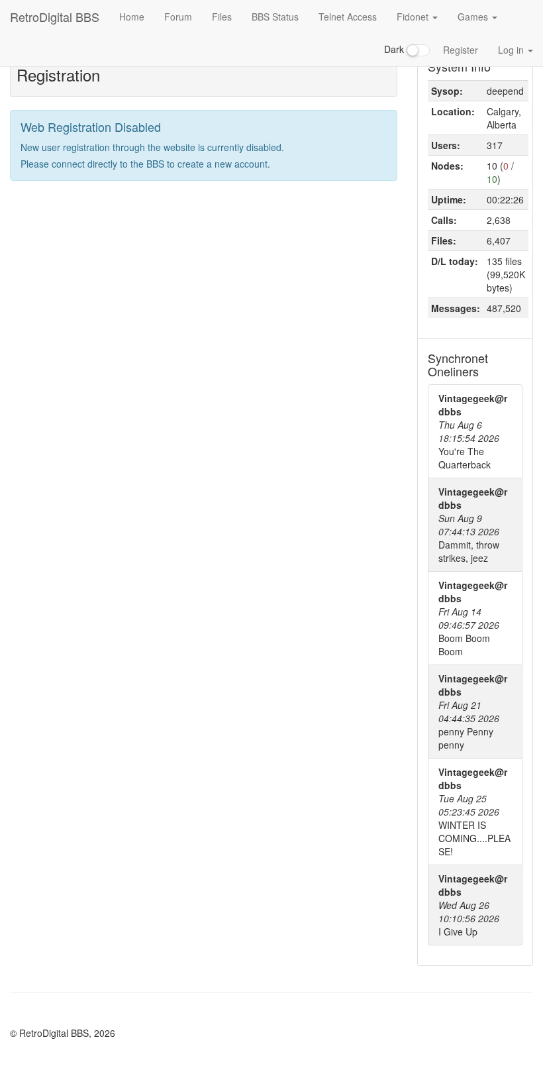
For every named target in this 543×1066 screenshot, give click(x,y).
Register (460, 49)
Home (131, 16)
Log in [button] (512, 49)
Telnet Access (348, 16)
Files (222, 16)
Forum (178, 16)
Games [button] (474, 16)
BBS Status (275, 16)
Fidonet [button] (414, 16)
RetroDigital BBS (54, 16)
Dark (395, 49)
